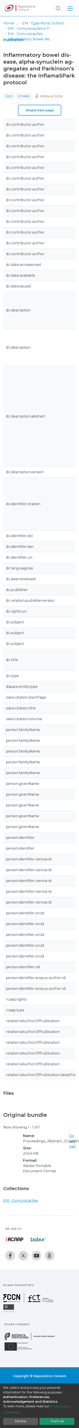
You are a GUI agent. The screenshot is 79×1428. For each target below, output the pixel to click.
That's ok (57, 1421)
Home (9, 23)
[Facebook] (10, 1256)
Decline (20, 1421)
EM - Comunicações (25, 34)
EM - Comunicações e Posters (30, 28)
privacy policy (60, 1406)
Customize (11, 1412)
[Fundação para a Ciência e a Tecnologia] (29, 1301)
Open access (51, 96)
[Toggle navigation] (70, 8)
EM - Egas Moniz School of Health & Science (44, 23)
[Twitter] (23, 1256)
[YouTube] (36, 1256)
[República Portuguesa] (31, 1340)
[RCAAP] (49, 1256)
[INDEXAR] (38, 1239)
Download (72, 1141)
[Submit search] (58, 8)
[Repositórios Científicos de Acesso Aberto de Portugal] (14, 1239)
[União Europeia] (20, 1350)
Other (24, 96)
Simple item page (39, 110)
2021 (9, 96)
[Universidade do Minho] (9, 1312)
